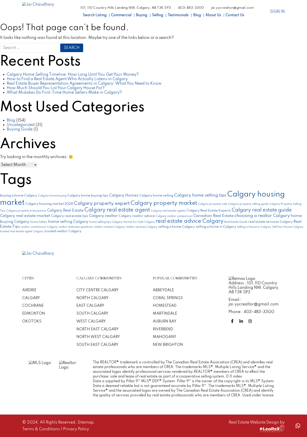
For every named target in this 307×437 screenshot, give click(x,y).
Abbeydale (163, 290)
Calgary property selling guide (248, 204)
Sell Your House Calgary (287, 227)
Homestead (164, 306)
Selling (157, 15)
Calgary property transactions (26, 211)
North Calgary (92, 298)
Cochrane (33, 306)
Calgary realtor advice (137, 216)
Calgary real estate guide (262, 210)
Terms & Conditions (41, 429)
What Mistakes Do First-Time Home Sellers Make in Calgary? (64, 92)
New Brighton (168, 345)
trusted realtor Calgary (62, 231)
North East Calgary (97, 329)
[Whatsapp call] (297, 426)
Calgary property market (164, 203)
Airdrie (29, 290)
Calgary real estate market (25, 216)
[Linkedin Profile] (242, 321)
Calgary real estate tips (69, 216)
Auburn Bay (164, 321)
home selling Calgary (68, 222)
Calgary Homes (123, 195)
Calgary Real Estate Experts (209, 210)
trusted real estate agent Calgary (22, 231)
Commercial (121, 15)
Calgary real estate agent (117, 210)
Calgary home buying (52, 195)
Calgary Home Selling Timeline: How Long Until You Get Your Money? (73, 75)
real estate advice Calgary (189, 221)
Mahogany (164, 337)
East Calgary (90, 306)
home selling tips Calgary (105, 222)
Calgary (31, 298)
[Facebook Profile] (233, 321)
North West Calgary (98, 337)
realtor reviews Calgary (109, 227)
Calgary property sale (212, 204)
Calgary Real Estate (65, 210)
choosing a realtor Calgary (262, 216)
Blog (197, 15)
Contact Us (235, 15)
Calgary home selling (156, 195)
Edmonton (33, 314)
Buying (141, 15)
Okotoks (31, 321)
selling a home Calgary (176, 226)
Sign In (277, 12)
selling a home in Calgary (216, 226)
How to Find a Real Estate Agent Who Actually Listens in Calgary (67, 79)
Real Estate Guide (235, 222)
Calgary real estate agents (168, 211)
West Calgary (91, 321)
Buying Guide (20, 129)
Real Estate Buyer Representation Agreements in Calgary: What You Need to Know (84, 84)
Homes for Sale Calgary (139, 222)
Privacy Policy (76, 429)
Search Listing (95, 15)
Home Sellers (38, 222)
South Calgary (92, 314)
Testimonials (178, 15)
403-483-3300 (191, 7)
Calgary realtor (103, 216)
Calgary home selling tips (200, 195)
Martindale (165, 314)
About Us (213, 15)
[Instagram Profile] (251, 321)
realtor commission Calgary (39, 227)
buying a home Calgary (18, 195)
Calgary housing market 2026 (49, 203)
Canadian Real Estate (214, 216)
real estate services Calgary (270, 221)
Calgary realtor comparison (174, 216)
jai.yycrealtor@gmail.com (232, 7)
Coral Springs (168, 298)
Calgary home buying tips (87, 195)
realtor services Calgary (141, 227)
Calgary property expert (102, 203)
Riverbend (163, 329)
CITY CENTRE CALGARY (97, 290)
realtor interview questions (75, 227)
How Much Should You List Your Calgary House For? (56, 88)
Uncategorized (21, 125)
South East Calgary (97, 345)
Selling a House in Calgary (254, 227)
